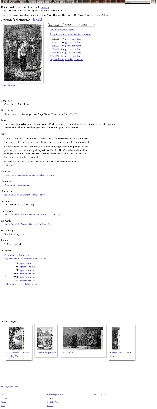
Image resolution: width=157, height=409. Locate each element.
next (13, 84)
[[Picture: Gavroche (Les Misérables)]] (22, 53)
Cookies (50, 405)
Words (40, 1)
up (9, 84)
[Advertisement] (66, 80)
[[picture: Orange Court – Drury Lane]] (121, 338)
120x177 (55, 42)
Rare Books (59, 1)
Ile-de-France (16, 184)
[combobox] (137, 2)
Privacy (3, 405)
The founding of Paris (46, 352)
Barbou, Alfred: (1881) (41, 114)
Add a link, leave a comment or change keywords (26, 194)
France (26, 184)
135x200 (55, 45)
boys (13, 174)
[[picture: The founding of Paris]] (46, 338)
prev (4, 84)
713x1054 (55, 52)
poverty (32, 174)
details (37, 19)
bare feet (40, 174)
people (7, 174)
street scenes (22, 174)
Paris (6, 184)
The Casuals (67, 352)
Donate (13, 1)
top (16, 386)
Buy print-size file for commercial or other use (70, 34)
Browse (22, 1)
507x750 (55, 49)
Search (70, 1)
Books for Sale (52, 402)
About (49, 1)
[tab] (56, 25)
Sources (31, 1)
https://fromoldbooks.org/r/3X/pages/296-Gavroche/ (27, 224)
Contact (4, 398)
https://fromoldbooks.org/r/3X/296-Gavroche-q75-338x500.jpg (32, 214)
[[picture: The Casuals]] (82, 338)
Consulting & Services (55, 394)
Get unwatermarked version (62, 29)
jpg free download (73, 38)
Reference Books (100, 394)
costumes (50, 174)
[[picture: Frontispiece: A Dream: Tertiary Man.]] (18, 338)
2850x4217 (54, 56)
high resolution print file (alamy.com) (67, 59)
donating (45, 7)
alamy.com (19, 234)
